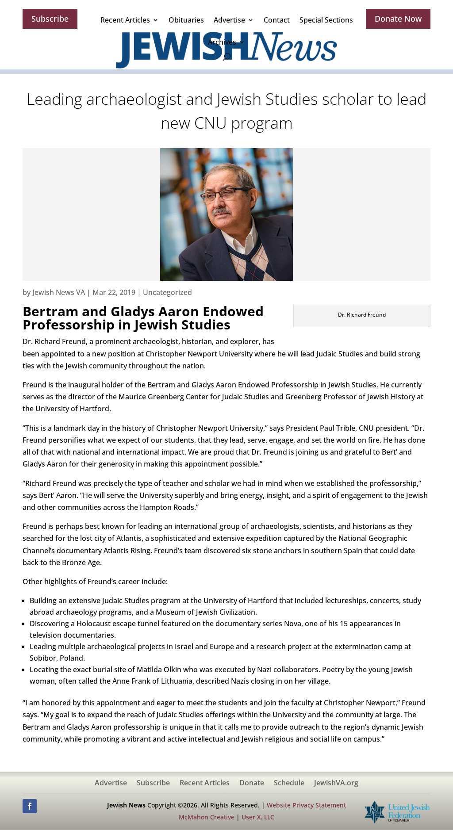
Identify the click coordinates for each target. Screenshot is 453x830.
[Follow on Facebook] (30, 806)
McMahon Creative (206, 817)
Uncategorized (167, 292)
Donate (251, 784)
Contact (277, 20)
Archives (222, 42)
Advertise (229, 20)
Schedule (289, 784)
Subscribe (50, 18)
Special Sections (326, 20)
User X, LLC (258, 817)
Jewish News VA (58, 292)
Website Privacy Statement (306, 805)
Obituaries (186, 20)
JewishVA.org (336, 784)
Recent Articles (125, 20)
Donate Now (398, 18)
